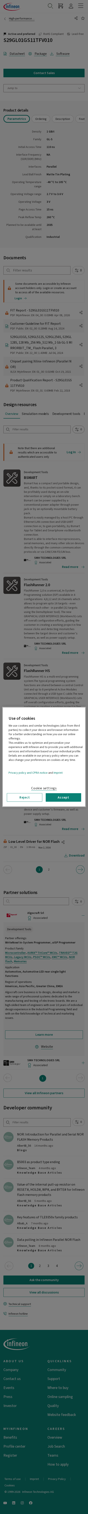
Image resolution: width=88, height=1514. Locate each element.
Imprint (58, 773)
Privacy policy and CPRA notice (28, 773)
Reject (24, 797)
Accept (63, 797)
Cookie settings (44, 788)
